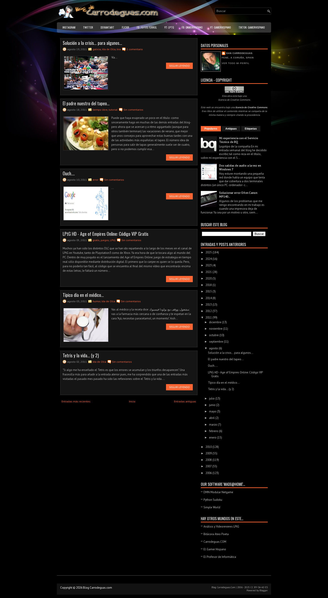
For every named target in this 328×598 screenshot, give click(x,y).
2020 (209, 278)
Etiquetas (251, 128)
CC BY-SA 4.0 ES (259, 587)
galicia (97, 49)
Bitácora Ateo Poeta (216, 534)
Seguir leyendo (179, 65)
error (95, 179)
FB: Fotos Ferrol (147, 27)
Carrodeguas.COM (214, 542)
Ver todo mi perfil (235, 63)
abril (212, 418)
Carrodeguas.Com (226, 587)
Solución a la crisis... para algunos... (92, 43)
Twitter (88, 27)
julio (212, 398)
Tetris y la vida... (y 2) (81, 355)
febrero (214, 431)
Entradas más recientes (76, 401)
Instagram (68, 27)
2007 (209, 466)
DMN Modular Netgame (218, 492)
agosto (214, 348)
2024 (209, 259)
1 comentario (135, 49)
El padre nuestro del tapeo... (86, 103)
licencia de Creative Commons (234, 99)
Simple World (211, 507)
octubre (214, 335)
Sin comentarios (133, 109)
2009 (209, 453)
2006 (209, 473)
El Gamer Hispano (214, 549)
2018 (209, 285)
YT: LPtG (169, 27)
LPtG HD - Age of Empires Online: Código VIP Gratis (105, 234)
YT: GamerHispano (220, 27)
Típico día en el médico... (83, 295)
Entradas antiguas (185, 401)
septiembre (216, 341)
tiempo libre (100, 109)
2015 (209, 291)
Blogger (263, 590)
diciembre (215, 322)
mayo (213, 411)
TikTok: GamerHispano (252, 27)
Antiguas (231, 128)
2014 (209, 298)
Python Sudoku (212, 500)
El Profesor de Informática (219, 557)
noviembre (216, 329)
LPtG (113, 240)
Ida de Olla (109, 49)
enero (213, 437)
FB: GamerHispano (192, 27)
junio (212, 405)
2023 (209, 265)
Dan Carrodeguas (239, 53)
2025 (209, 252)
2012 (209, 311)
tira (119, 49)
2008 (209, 460)
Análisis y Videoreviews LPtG (221, 526)
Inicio (132, 401)
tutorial (113, 109)
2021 (209, 272)
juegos (105, 240)
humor (96, 301)
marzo (213, 424)
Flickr (125, 27)
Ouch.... (69, 173)
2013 (209, 304)
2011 (209, 317)
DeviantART (107, 27)
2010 (209, 447)
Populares (210, 128)
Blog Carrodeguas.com (97, 588)
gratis (96, 240)
